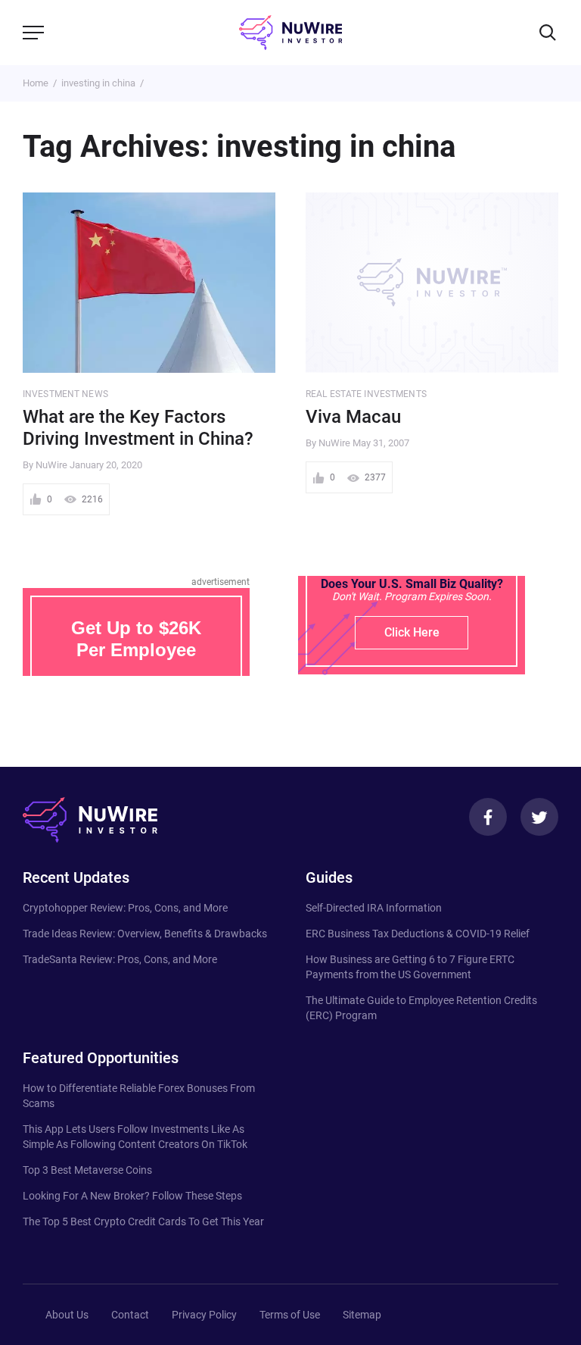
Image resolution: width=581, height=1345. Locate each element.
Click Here (412, 632)
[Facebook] (488, 817)
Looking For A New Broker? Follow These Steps (132, 1196)
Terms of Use (289, 1315)
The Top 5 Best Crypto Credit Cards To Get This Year (143, 1221)
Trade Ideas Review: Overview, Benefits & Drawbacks (145, 933)
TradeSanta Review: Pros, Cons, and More (120, 959)
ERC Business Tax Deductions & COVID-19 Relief (418, 933)
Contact (130, 1315)
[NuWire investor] (290, 33)
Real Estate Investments (366, 394)
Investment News (65, 394)
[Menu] (33, 32)
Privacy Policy (204, 1315)
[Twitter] (539, 817)
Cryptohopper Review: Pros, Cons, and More (125, 908)
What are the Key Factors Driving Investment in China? (138, 427)
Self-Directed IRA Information (374, 908)
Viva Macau (353, 416)
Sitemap (362, 1315)
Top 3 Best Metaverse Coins (87, 1170)
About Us (67, 1315)
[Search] (547, 33)
